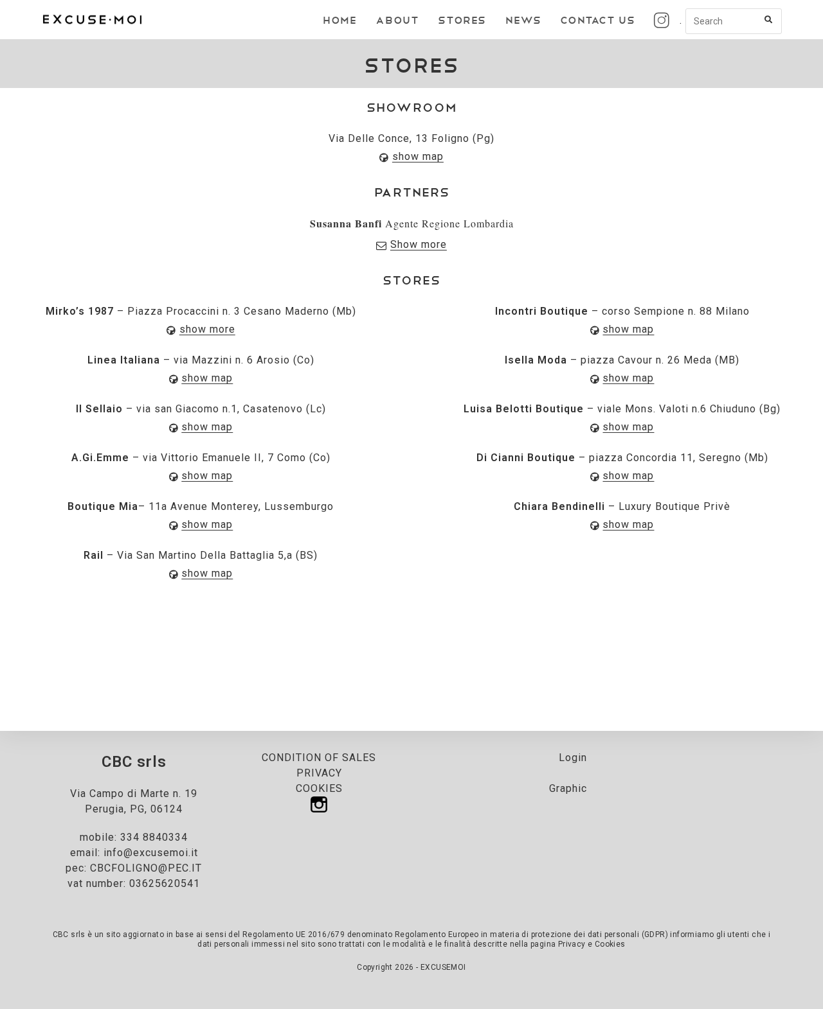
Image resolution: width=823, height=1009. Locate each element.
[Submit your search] (769, 19)
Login (573, 757)
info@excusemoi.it (151, 853)
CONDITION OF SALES (319, 757)
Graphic (568, 788)
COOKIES (319, 788)
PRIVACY (319, 773)
